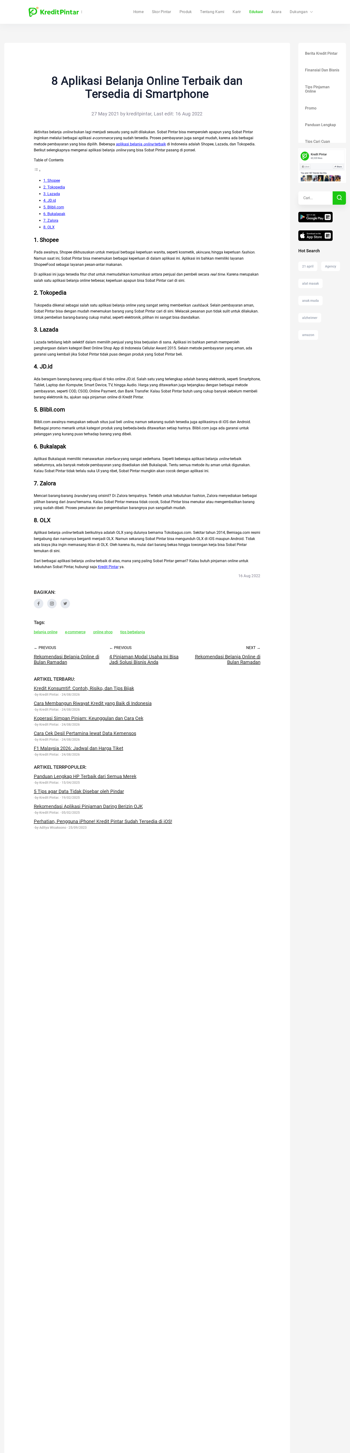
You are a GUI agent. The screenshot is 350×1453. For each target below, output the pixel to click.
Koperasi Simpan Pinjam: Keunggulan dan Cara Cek (88, 718)
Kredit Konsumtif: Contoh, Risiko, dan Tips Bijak (84, 688)
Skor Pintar (161, 12)
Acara (276, 12)
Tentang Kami (212, 12)
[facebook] (38, 607)
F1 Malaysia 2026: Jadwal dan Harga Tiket (78, 748)
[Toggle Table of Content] (37, 170)
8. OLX (49, 227)
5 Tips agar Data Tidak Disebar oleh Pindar (79, 791)
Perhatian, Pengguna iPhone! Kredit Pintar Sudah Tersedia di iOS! (103, 821)
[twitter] (65, 607)
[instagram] (52, 607)
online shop (103, 632)
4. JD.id (49, 200)
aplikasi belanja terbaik (141, 144)
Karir (237, 12)
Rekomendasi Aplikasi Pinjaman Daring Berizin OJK (88, 806)
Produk (186, 12)
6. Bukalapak (54, 214)
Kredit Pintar (108, 567)
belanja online (45, 632)
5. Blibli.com (53, 207)
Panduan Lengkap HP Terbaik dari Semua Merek (85, 776)
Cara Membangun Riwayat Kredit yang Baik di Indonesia (93, 703)
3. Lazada (51, 194)
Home (138, 12)
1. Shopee (51, 180)
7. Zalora (50, 220)
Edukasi (256, 12)
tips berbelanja (132, 632)
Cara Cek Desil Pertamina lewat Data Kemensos (85, 733)
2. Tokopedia (54, 187)
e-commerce (75, 632)
